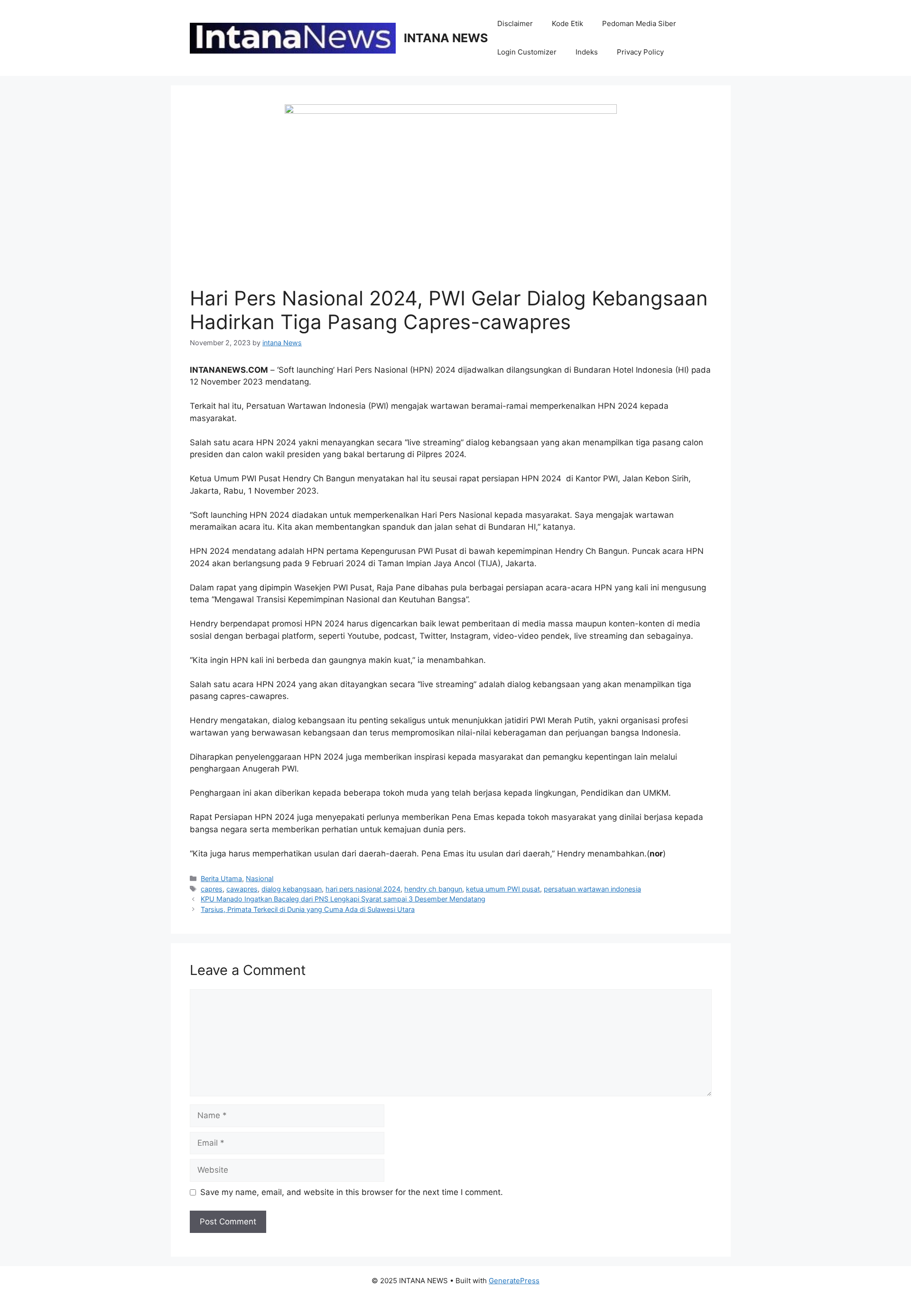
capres (212, 889)
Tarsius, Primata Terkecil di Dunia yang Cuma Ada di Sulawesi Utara (308, 909)
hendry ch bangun (433, 889)
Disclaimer (515, 23)
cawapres (242, 889)
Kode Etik (567, 23)
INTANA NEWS (446, 38)
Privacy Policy (640, 51)
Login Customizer (527, 51)
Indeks (587, 51)
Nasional (259, 878)
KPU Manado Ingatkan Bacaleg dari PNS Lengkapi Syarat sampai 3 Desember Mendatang (343, 899)
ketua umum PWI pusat (503, 889)
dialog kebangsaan (291, 889)
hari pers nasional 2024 (362, 889)
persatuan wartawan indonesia (592, 889)
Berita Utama (221, 878)
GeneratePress (514, 1280)
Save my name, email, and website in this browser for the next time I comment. (351, 1192)
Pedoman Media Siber (639, 23)
